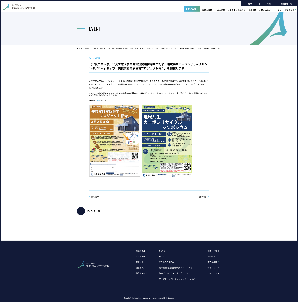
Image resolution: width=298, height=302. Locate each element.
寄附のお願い (192, 8)
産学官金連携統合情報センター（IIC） (176, 267)
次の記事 (203, 196)
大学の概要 (220, 10)
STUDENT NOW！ (167, 262)
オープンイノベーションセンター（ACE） (177, 278)
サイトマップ (213, 267)
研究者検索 (290, 10)
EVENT (88, 48)
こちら (98, 100)
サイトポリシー (214, 273)
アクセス (278, 10)
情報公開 (252, 10)
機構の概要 (207, 10)
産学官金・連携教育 (236, 10)
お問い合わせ (265, 10)
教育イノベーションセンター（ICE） (175, 273)
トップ (79, 48)
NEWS (162, 250)
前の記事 (95, 196)
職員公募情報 (142, 273)
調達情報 (140, 267)
